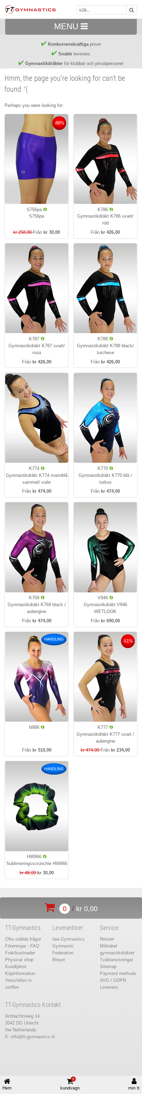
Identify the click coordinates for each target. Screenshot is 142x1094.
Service (109, 928)
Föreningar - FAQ (22, 946)
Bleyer (58, 959)
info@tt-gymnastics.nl (33, 1036)
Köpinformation (20, 973)
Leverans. (110, 987)
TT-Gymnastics (23, 928)
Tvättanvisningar (116, 959)
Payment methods (118, 973)
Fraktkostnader (20, 952)
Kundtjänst (16, 966)
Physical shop (19, 959)
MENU (67, 26)
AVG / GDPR (113, 980)
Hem (7, 1088)
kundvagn (70, 1084)
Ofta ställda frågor (23, 939)
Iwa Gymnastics (68, 939)
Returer (107, 939)
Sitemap (108, 966)
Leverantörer (67, 928)
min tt (134, 1088)
